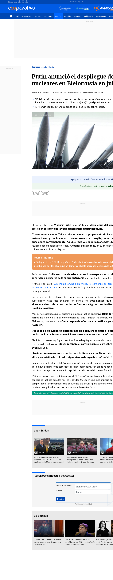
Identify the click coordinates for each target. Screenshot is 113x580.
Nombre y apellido (64, 485)
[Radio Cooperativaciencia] (82, 8)
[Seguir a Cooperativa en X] (23, 2)
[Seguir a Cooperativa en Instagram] (26, 2)
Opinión (67, 16)
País (17, 16)
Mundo (58, 16)
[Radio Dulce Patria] (65, 8)
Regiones (48, 16)
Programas (101, 16)
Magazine (26, 16)
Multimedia (88, 16)
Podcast (77, 16)
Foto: (36, 115)
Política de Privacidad (83, 504)
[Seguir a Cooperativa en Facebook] (19, 2)
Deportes (37, 16)
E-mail (59, 491)
